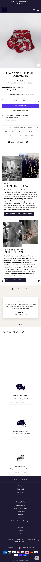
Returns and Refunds (20, 508)
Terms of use (20, 518)
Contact (20, 530)
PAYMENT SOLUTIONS (20, 473)
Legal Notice (20, 514)
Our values (20, 492)
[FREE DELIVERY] (20, 382)
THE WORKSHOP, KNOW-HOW (19, 214)
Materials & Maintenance (20, 136)
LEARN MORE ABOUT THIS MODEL (20, 131)
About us (20, 527)
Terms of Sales (20, 502)
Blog (20, 495)
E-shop (20, 486)
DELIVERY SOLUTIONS (20, 403)
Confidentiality (20, 511)
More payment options (20, 110)
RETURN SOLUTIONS (20, 438)
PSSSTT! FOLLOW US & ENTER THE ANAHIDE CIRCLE (20, 540)
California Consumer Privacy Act (20, 521)
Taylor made (20, 489)
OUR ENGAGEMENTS (15, 280)
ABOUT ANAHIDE (20, 479)
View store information (11, 120)
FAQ (20, 534)
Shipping (17, 83)
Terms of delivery (20, 505)
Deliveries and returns (20, 127)
